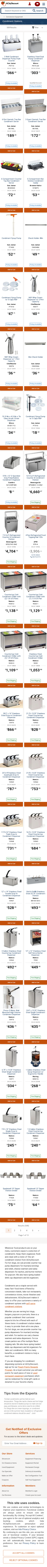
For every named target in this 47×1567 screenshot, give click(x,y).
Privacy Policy (29, 1543)
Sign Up (38, 1443)
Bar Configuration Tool (33, 1476)
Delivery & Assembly (33, 1471)
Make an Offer (7, 1476)
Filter (36, 28)
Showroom (6, 1459)
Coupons (5, 1480)
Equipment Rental (32, 1463)
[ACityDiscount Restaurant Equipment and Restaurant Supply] (9, 3)
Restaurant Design (32, 1467)
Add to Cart (11, 88)
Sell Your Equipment (32, 1480)
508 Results (11, 28)
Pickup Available (11, 83)
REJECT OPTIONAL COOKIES (23, 1560)
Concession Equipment (14, 17)
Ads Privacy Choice (27, 1529)
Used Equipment (8, 1467)
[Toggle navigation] (43, 4)
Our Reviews (6, 1495)
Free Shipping (35, 502)
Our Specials (7, 1471)
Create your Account (33, 1495)
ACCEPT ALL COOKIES (23, 1553)
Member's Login (31, 1491)
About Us (5, 1491)
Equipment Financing (33, 1459)
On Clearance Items (9, 1463)
